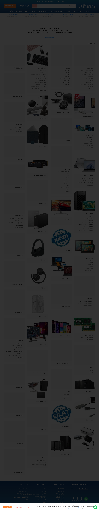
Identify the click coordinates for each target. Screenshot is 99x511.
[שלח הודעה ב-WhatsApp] (95, 507)
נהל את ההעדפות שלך (74, 508)
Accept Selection (19, 507)
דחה (29, 507)
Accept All (7, 507)
